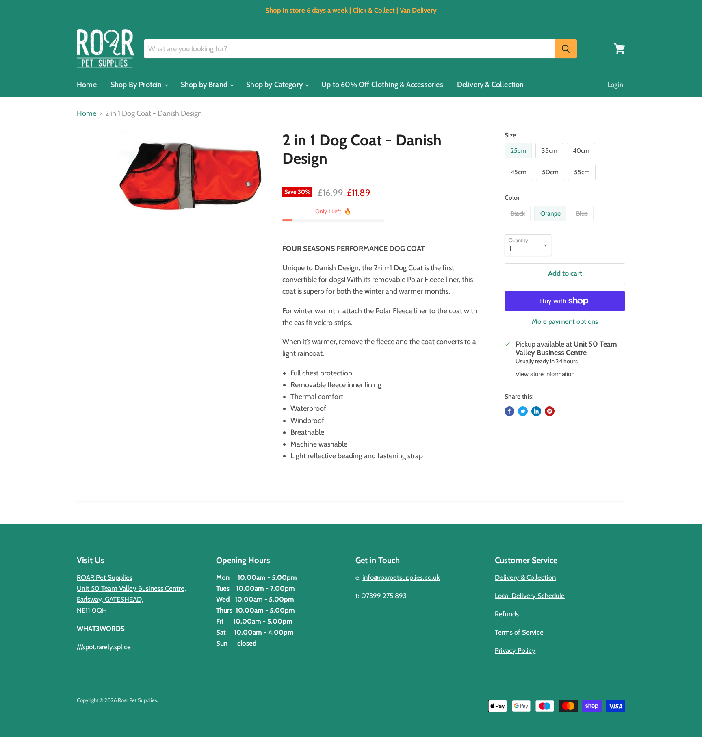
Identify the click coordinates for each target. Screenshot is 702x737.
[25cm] (519, 160)
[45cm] (519, 181)
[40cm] (582, 160)
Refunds (507, 614)
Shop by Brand (205, 84)
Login (615, 84)
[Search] (566, 48)
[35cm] (550, 160)
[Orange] (551, 223)
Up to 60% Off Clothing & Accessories (382, 84)
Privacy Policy (515, 650)
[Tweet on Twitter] (523, 411)
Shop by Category (275, 84)
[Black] (519, 223)
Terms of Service (519, 632)
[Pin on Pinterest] (550, 411)
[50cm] (551, 181)
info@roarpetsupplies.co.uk (401, 577)
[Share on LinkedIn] (536, 411)
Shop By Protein (137, 84)
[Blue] (583, 223)
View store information (545, 374)
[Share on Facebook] (509, 411)
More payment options (565, 321)
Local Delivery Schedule (530, 596)
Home (87, 84)
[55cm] (583, 181)
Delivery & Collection (490, 84)
